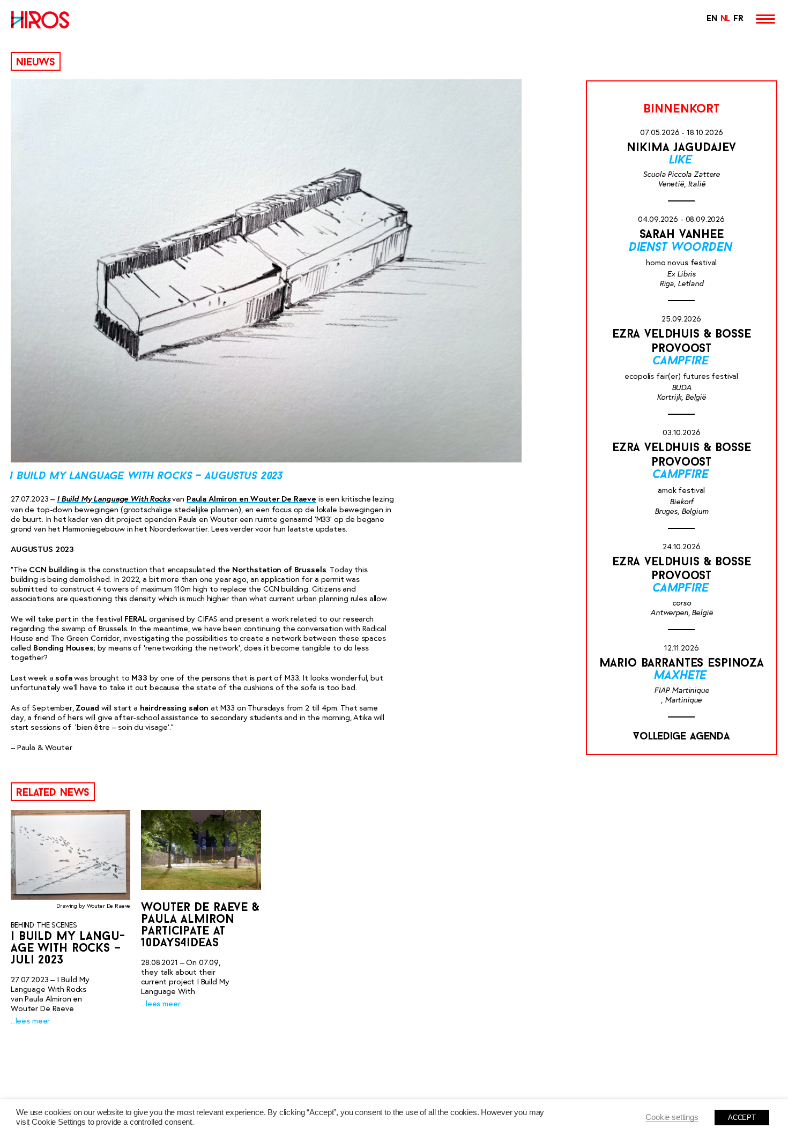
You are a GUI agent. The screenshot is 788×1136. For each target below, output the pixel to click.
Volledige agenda (681, 736)
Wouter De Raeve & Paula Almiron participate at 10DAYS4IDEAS (200, 926)
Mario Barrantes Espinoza (681, 663)
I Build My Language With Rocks (113, 498)
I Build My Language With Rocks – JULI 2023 (68, 949)
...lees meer (30, 1021)
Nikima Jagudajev (681, 148)
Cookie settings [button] (671, 1117)
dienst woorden (681, 248)
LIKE (681, 160)
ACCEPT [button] (742, 1117)
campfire (681, 361)
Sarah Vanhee (682, 235)
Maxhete (681, 676)
